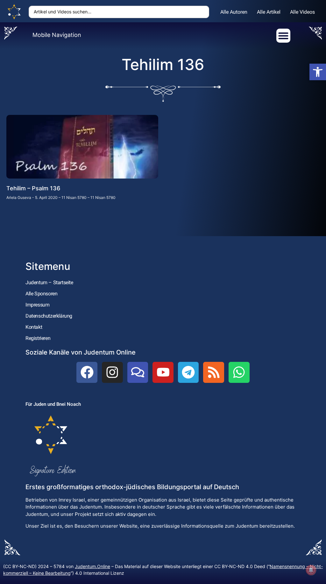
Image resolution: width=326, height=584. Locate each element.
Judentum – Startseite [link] (49, 282)
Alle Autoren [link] (233, 12)
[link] (317, 72)
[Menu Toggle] (283, 36)
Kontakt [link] (33, 327)
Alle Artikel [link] (268, 12)
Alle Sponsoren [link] (41, 294)
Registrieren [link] (37, 338)
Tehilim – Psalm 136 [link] (33, 188)
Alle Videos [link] (302, 12)
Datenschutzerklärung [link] (48, 316)
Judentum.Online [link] (92, 566)
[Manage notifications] (311, 570)
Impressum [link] (37, 305)
